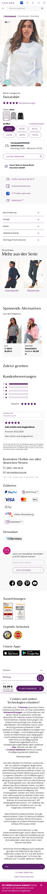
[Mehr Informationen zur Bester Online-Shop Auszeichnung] (8, 611)
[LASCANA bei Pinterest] (27, 583)
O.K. (7, 866)
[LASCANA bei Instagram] (20, 583)
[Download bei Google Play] (30, 653)
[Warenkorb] (44, 3)
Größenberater (36, 123)
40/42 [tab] (34, 128)
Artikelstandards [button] (11, 233)
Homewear (10, 16)
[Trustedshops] (7, 635)
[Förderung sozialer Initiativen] (7, 82)
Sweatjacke (11, 290)
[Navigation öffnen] (2, 8)
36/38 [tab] (22, 128)
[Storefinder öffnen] (27, 3)
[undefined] (41, 275)
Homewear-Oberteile (28, 16)
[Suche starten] (42, 8)
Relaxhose (33, 290)
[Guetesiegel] (18, 635)
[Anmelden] (33, 3)
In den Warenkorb (28, 688)
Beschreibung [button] (9, 212)
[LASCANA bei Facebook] (12, 583)
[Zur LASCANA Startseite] (8, 3)
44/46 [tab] (9, 135)
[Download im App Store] (11, 653)
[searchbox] (22, 8)
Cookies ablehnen (16, 750)
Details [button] (6, 219)
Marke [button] (6, 226)
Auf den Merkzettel (15, 156)
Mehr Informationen (24, 877)
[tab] (6, 116)
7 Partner (23, 707)
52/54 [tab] (35, 135)
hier (14, 747)
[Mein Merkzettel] (38, 3)
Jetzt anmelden (23, 570)
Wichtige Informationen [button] (14, 239)
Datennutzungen (13, 712)
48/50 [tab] (22, 135)
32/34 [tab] (9, 128)
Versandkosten (8, 691)
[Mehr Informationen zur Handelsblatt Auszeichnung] (20, 611)
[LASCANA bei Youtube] (35, 583)
